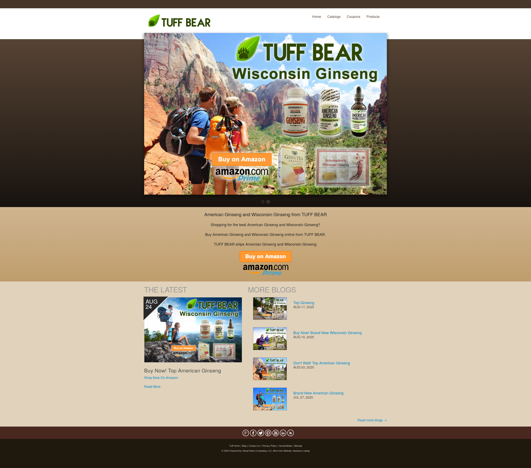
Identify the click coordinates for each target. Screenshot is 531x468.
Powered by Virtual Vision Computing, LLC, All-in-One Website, (261, 451)
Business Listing (301, 451)
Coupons (353, 16)
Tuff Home (234, 446)
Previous (138, 122)
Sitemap (298, 446)
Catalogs (334, 16)
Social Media (285, 446)
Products (373, 16)
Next (393, 122)
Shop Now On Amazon (161, 377)
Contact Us (254, 446)
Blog (244, 446)
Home (316, 16)
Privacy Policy (269, 446)
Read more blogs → (372, 420)
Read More (152, 386)
